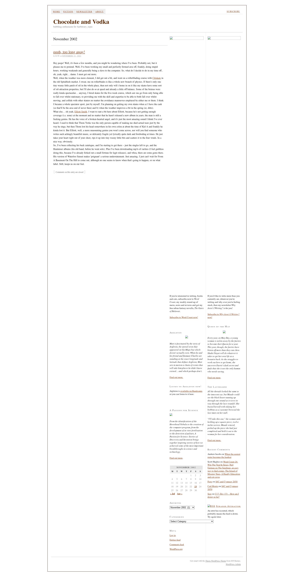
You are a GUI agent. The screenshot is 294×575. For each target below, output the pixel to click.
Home (56, 11)
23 (195, 486)
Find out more (176, 457)
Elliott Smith (81, 111)
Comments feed (177, 544)
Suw (209, 493)
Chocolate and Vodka (81, 21)
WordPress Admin (233, 564)
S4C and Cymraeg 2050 (227, 481)
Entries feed (175, 539)
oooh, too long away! (69, 51)
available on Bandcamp (191, 391)
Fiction (68, 11)
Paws (210, 481)
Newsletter (84, 11)
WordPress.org (176, 549)
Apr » (179, 493)
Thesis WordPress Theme (215, 560)
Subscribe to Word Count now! (184, 317)
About (99, 11)
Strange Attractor (228, 506)
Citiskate (156, 78)
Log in (173, 535)
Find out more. (176, 377)
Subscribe (233, 11)
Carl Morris (213, 486)
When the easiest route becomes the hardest (224, 455)
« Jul (172, 493)
